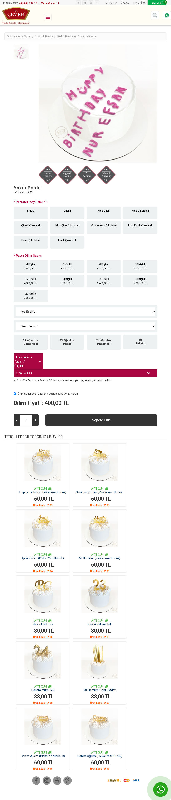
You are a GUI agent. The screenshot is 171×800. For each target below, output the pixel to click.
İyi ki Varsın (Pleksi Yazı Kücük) (43, 558)
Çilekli (67, 210)
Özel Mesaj (24, 373)
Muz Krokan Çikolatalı (104, 225)
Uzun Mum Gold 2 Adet (100, 690)
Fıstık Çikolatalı (67, 240)
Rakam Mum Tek (42, 690)
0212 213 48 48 (28, 2)
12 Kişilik (31, 281)
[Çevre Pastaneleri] (15, 15)
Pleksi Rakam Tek (100, 624)
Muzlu (30, 210)
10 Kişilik (140, 266)
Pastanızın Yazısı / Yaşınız (23, 361)
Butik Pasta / (47, 36)
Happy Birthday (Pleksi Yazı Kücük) (42, 492)
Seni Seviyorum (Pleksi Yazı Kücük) (99, 492)
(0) (144, 2)
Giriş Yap (111, 2)
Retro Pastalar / (68, 36)
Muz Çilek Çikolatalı (67, 225)
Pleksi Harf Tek (43, 624)
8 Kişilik (104, 266)
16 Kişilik (104, 281)
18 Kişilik (140, 281)
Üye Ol (125, 2)
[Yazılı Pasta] (21, 51)
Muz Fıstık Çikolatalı (140, 225)
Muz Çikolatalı (140, 210)
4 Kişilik (31, 266)
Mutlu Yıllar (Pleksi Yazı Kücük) (99, 558)
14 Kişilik (67, 281)
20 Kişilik (31, 295)
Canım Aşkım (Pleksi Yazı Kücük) (43, 756)
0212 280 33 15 (50, 2)
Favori (137, 2)
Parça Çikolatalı (30, 240)
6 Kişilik (67, 266)
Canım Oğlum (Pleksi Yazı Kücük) (99, 756)
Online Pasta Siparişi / (22, 36)
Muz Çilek (104, 210)
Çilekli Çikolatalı (30, 225)
